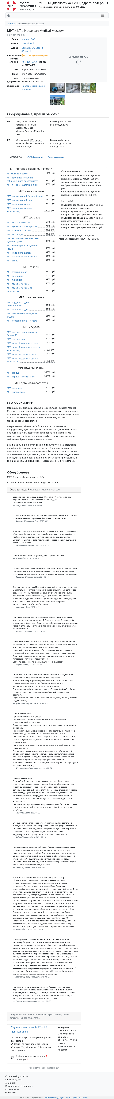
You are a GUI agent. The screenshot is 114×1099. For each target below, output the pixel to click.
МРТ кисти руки (15, 234)
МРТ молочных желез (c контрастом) (19, 210)
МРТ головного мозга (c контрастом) (19, 289)
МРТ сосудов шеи (16, 339)
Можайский (28, 43)
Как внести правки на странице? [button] (43, 1068)
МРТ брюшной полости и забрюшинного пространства (22, 179)
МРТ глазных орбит (17, 272)
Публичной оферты (80, 1098)
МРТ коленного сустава (19, 252)
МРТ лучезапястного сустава (22, 226)
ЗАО (33, 39)
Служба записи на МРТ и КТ (29, 1027)
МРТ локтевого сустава (19, 222)
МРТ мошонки (14, 388)
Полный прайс (56, 157)
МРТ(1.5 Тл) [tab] (16, 157)
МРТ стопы (12, 260)
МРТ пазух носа (15, 276)
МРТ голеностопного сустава (22, 256)
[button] (57, 88)
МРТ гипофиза (14, 279)
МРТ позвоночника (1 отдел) (22, 320)
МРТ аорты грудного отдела (21, 354)
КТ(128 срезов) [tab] (35, 157)
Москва (11, 23)
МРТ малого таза (16, 392)
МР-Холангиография (17, 173)
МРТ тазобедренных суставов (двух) (22, 247)
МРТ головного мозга (18, 283)
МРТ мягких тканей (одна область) (25, 196)
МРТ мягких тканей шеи (19, 200)
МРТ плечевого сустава (19, 230)
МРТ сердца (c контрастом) (21, 376)
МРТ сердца (13, 372)
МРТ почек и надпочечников (22, 184)
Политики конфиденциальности (57, 1098)
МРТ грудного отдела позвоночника (18, 304)
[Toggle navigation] (103, 15)
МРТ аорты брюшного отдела (22, 343)
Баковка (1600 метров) (36, 55)
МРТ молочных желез (18, 204)
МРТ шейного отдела (18, 309)
